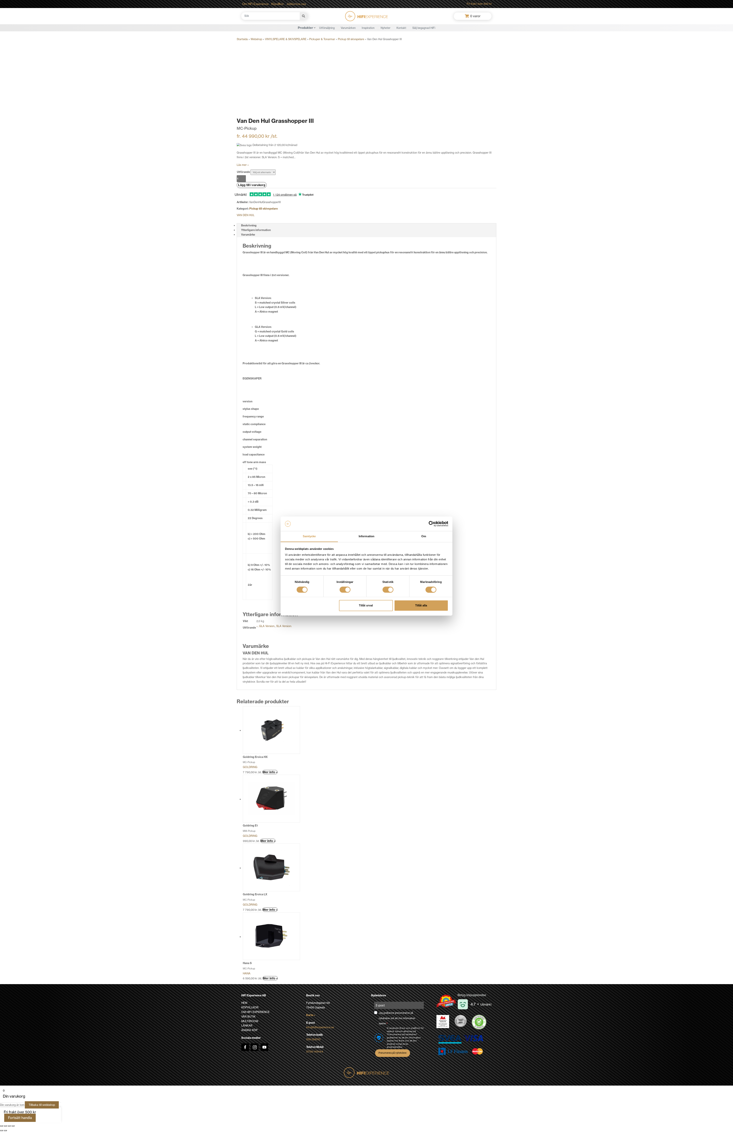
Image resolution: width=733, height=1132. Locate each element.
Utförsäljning (327, 28)
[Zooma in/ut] (1, 1125)
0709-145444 (314, 1051)
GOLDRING (250, 767)
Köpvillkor (277, 4)
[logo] (366, 16)
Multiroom (249, 1021)
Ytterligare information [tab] (256, 230)
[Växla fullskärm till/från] (5, 1125)
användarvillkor (394, 1047)
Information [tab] (366, 536)
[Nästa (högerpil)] (5, 1130)
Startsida (242, 39)
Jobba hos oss (296, 4)
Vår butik (248, 1016)
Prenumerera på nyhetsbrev (393, 1053)
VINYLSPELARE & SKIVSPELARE (285, 39)
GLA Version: (267, 626)
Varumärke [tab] (248, 234)
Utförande (243, 172)
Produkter (305, 28)
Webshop (256, 39)
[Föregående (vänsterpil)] (1, 1130)
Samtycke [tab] (309, 536)
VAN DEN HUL (245, 215)
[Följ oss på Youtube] (264, 1047)
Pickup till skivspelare (351, 39)
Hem (244, 1003)
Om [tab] (423, 536)
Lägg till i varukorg (251, 185)
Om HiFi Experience (255, 4)
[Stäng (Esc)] (13, 1125)
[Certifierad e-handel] (479, 1022)
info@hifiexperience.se (320, 1027)
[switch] (345, 590)
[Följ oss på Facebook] (245, 1047)
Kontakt (401, 28)
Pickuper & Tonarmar (322, 39)
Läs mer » (243, 165)
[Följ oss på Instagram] (254, 1047)
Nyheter (385, 28)
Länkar (246, 1025)
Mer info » (270, 772)
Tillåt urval (366, 605)
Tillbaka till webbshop (42, 1105)
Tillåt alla (421, 605)
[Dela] (9, 1125)
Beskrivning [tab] (249, 225)
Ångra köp (249, 1030)
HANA (246, 973)
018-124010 (313, 1039)
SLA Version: (284, 626)
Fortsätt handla (20, 1118)
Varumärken (348, 28)
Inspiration (368, 28)
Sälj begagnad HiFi (423, 28)
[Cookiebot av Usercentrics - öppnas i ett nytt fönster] (431, 524)
